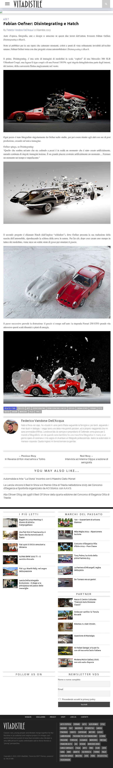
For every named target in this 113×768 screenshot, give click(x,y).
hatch (7, 411)
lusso (100, 732)
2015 (86, 756)
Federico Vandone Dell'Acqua (20, 30)
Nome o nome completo (69, 679)
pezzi (32, 411)
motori (92, 732)
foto (100, 408)
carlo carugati (66, 748)
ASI (76, 744)
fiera (93, 756)
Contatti (84, 717)
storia (102, 736)
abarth (76, 752)
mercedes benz (94, 744)
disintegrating (39, 408)
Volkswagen (65, 759)
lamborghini (65, 736)
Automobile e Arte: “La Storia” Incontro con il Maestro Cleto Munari (39, 478)
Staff (63, 717)
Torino (96, 752)
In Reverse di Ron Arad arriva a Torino (25, 459)
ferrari (93, 408)
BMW (69, 752)
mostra (79, 756)
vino (91, 748)
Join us (73, 717)
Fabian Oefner (82, 408)
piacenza (63, 732)
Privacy (53, 717)
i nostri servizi (66, 756)
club (97, 748)
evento (73, 732)
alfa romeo (93, 724)
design (82, 744)
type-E (38, 411)
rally (104, 752)
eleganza (83, 740)
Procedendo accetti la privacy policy (78, 699)
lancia (99, 728)
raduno (63, 728)
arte (28, 408)
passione (64, 740)
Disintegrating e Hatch (56, 408)
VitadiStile (89, 728)
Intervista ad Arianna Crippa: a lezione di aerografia (86, 461)
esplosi (72, 408)
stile (103, 724)
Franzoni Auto (66, 744)
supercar (82, 732)
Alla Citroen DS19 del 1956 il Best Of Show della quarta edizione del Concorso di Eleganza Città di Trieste (56, 496)
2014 (104, 748)
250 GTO (21, 408)
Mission (28, 717)
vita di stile (102, 756)
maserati (78, 728)
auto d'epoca (65, 724)
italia (78, 748)
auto (84, 724)
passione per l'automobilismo (85, 736)
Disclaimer (40, 717)
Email (60, 689)
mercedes (23, 411)
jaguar (14, 411)
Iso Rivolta (86, 752)
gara (62, 752)
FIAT (70, 728)
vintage (103, 740)
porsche (73, 740)
